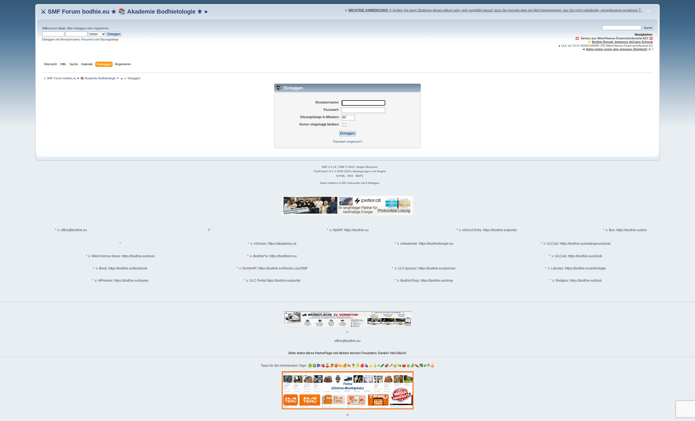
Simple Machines (366, 166)
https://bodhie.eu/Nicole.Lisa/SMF (283, 268)
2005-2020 (344, 171)
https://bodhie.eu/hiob (586, 280)
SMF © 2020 (347, 166)
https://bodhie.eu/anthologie (585, 268)
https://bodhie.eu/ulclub (585, 256)
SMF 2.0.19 (329, 166)
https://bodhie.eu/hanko (131, 280)
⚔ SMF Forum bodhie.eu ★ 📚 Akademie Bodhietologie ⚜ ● (124, 11)
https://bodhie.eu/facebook (127, 268)
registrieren (101, 28)
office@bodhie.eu (74, 230)
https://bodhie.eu (356, 230)
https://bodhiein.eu (283, 256)
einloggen (80, 28)
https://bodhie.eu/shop (437, 280)
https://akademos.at (282, 244)
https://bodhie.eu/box (631, 230)
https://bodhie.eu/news (138, 256)
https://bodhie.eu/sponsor (437, 268)
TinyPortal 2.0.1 (323, 171)
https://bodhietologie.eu (436, 244)
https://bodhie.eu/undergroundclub (585, 244)
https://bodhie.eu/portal (500, 230)
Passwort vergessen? (347, 141)
